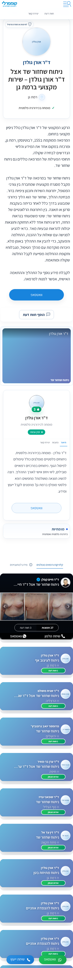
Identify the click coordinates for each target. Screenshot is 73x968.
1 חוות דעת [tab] (53, 670)
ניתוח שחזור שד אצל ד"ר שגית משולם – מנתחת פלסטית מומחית (36, 696)
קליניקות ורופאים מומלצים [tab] (49, 565)
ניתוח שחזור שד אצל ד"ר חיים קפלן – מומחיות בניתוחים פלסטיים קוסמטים (36, 584)
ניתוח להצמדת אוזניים (42, 908)
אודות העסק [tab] (53, 776)
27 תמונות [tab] (47, 627)
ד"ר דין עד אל (50, 832)
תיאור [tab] (63, 442)
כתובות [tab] (55, 442)
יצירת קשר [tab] (45, 442)
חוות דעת (49, 13)
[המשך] (5, 606)
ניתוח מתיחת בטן (46, 873)
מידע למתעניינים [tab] (19, 565)
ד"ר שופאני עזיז (49, 797)
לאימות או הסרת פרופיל (17, 24)
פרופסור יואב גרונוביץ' (45, 726)
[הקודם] (68, 606)
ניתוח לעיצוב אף (47, 660)
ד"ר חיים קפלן (50, 579)
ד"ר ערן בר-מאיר (48, 761)
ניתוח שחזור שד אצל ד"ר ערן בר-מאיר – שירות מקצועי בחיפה (36, 766)
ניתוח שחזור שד (47, 731)
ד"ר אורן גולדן (36, 62)
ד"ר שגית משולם (48, 691)
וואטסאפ (36, 294)
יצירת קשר (33, 13)
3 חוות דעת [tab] (25, 627)
